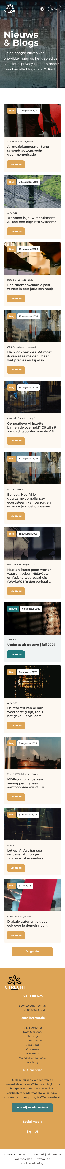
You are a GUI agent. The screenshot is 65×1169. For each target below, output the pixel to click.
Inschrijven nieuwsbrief (32, 1107)
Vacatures (32, 1053)
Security (32, 1036)
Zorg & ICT (32, 1045)
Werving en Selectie (32, 1058)
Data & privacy (32, 1032)
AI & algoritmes (32, 1027)
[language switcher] (42, 9)
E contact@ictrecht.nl (32, 1005)
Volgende (32, 951)
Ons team (32, 1049)
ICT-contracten (32, 1040)
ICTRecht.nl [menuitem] (36, 1154)
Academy (32, 1062)
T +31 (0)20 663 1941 (32, 1010)
